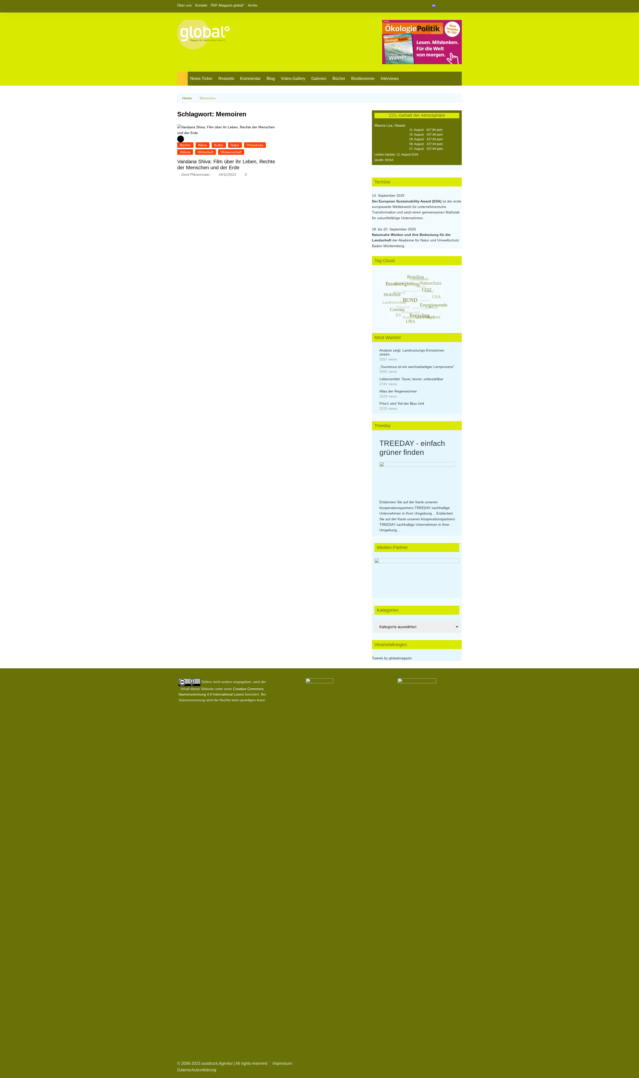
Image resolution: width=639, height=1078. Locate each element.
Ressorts (226, 78)
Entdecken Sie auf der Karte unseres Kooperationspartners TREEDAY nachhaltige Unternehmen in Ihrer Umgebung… (414, 507)
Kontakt (201, 5)
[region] (416, 573)
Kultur (218, 145)
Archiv (253, 5)
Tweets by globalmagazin (392, 658)
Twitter (449, 6)
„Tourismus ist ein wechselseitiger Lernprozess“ (416, 367)
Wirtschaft (205, 152)
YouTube (458, 6)
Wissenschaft (231, 152)
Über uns (184, 5)
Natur (235, 145)
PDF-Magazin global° (227, 5)
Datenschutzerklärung (196, 1070)
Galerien (318, 78)
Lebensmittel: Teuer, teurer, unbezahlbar (411, 379)
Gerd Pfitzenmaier (195, 175)
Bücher (338, 78)
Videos (185, 152)
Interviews (390, 78)
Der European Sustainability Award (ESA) (407, 201)
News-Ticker (201, 78)
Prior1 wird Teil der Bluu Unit (401, 403)
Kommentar (250, 78)
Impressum (282, 1063)
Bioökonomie (363, 78)
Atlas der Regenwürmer (398, 391)
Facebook (441, 6)
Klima (202, 145)
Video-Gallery (293, 78)
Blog (271, 78)
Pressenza (255, 145)
